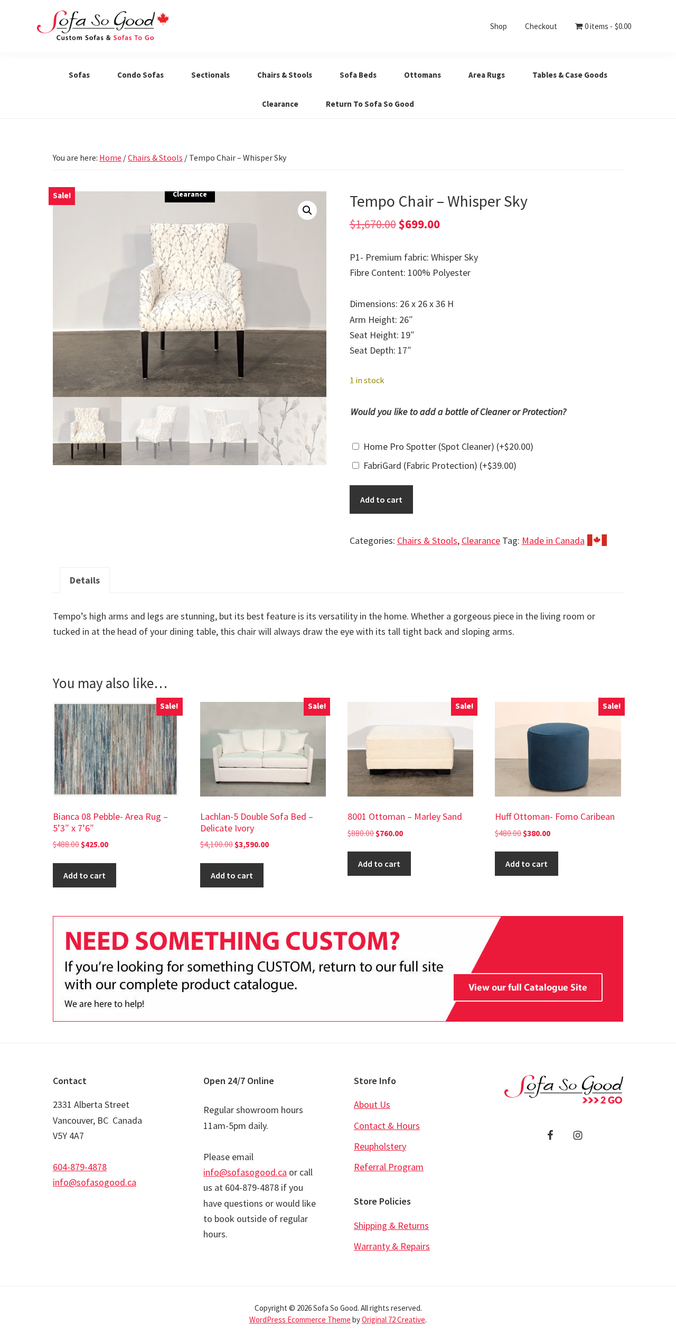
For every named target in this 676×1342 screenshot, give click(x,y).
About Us (372, 1104)
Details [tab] (85, 580)
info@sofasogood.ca (94, 1182)
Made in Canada (553, 540)
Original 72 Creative (393, 1320)
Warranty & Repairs (392, 1246)
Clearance (481, 540)
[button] (307, 210)
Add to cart (381, 499)
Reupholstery (380, 1146)
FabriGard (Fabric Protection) (440, 465)
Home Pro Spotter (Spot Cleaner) (448, 446)
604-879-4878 (80, 1167)
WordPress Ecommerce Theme (300, 1320)
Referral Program (389, 1167)
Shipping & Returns (391, 1225)
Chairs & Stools (155, 157)
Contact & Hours (387, 1125)
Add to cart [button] (84, 875)
